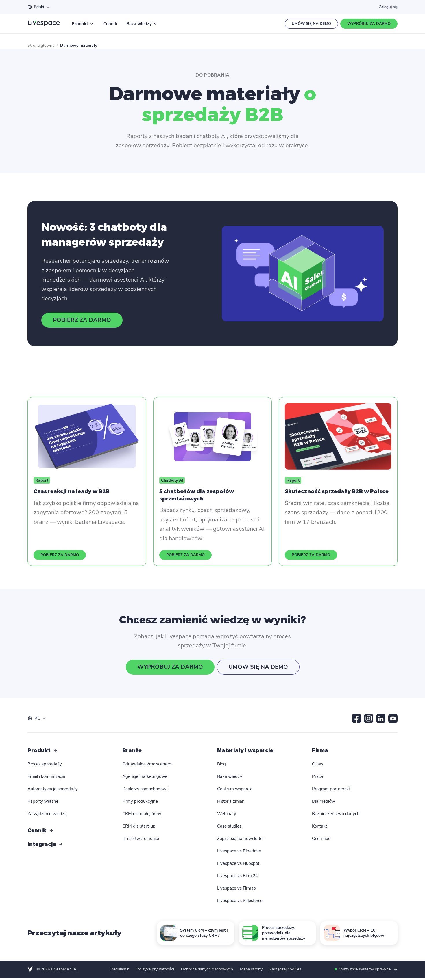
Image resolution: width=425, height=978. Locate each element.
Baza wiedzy (139, 24)
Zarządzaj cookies (285, 969)
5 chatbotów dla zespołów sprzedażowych (196, 495)
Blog (221, 764)
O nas (317, 764)
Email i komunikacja (46, 776)
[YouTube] (393, 718)
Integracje (41, 844)
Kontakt (319, 826)
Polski (39, 7)
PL (37, 718)
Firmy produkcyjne (140, 801)
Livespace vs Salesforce (240, 901)
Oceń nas (321, 838)
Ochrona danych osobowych (207, 969)
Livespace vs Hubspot (238, 863)
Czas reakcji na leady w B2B (72, 491)
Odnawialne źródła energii (147, 764)
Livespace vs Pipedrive (239, 851)
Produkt (80, 24)
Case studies (229, 826)
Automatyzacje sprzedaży (52, 789)
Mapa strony (251, 969)
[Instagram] (368, 718)
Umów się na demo (311, 23)
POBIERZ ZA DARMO (82, 320)
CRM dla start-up (139, 826)
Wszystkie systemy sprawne (365, 969)
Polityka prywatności (155, 969)
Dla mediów (323, 801)
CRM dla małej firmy (141, 814)
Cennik (110, 24)
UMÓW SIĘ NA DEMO (258, 667)
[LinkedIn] (380, 718)
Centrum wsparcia (234, 789)
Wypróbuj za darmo (369, 23)
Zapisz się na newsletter (240, 838)
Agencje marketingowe (144, 776)
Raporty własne (42, 801)
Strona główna (40, 45)
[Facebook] (356, 718)
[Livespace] (43, 24)
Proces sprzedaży (44, 764)
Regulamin (120, 969)
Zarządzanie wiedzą (47, 814)
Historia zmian (231, 801)
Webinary (226, 814)
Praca (317, 776)
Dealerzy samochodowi (144, 789)
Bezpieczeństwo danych (336, 814)
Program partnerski (331, 789)
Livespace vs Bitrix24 (237, 876)
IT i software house (140, 838)
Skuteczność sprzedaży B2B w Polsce (337, 491)
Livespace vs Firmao (236, 888)
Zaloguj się (388, 7)
